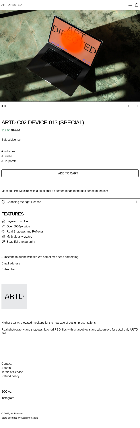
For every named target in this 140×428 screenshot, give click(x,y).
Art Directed (16, 413)
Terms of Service (12, 372)
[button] (70, 56)
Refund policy (10, 376)
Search (6, 367)
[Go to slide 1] (2, 106)
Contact (6, 363)
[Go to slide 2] (5, 106)
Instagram (7, 398)
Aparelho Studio (29, 417)
